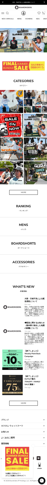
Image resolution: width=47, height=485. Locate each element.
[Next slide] (44, 2)
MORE (23, 192)
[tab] (11, 57)
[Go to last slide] (3, 2)
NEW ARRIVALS (8, 19)
